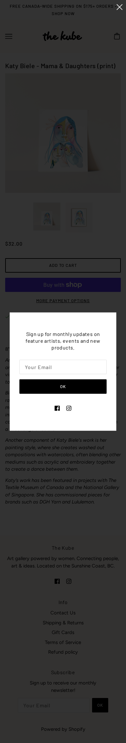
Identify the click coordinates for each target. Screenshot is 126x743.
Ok (63, 386)
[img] (57, 408)
